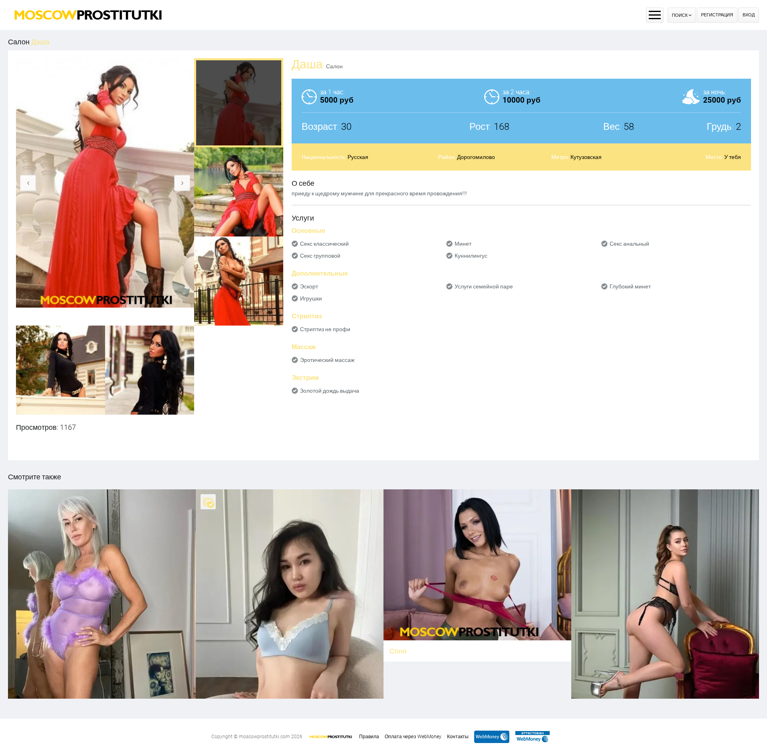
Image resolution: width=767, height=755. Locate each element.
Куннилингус (471, 255)
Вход (749, 15)
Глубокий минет (630, 286)
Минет (463, 243)
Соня (398, 651)
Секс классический (324, 243)
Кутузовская (586, 157)
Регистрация (717, 15)
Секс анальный (629, 243)
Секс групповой (320, 255)
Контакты (458, 736)
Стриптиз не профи (325, 329)
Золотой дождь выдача (329, 390)
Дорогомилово (476, 157)
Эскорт (309, 286)
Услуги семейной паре (484, 286)
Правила (369, 736)
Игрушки (311, 298)
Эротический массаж (327, 360)
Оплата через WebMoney (413, 736)
